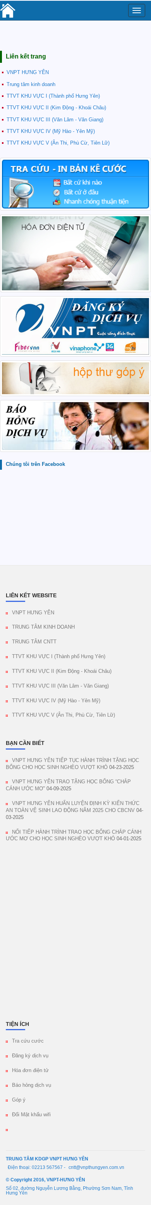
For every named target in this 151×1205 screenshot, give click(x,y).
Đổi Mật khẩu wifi (31, 1114)
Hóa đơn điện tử (30, 1070)
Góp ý (19, 1100)
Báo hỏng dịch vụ (31, 1085)
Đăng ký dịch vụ (30, 1055)
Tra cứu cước (28, 1041)
